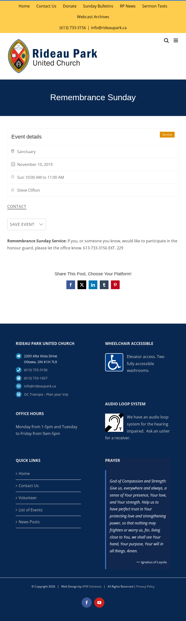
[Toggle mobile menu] (176, 40)
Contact (16, 206)
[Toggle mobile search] (166, 40)
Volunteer (28, 497)
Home (24, 473)
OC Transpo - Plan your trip (46, 394)
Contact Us (29, 485)
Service (167, 134)
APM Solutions (91, 586)
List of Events (31, 510)
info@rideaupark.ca (109, 27)
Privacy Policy (145, 586)
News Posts (29, 521)
